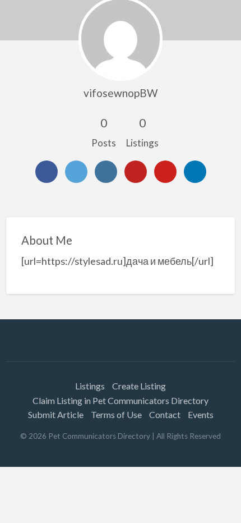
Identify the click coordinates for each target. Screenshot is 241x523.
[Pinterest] (165, 171)
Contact (164, 414)
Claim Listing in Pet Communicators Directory (120, 400)
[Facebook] (46, 171)
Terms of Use (116, 414)
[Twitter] (76, 171)
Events (201, 414)
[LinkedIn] (195, 171)
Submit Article (56, 414)
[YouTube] (135, 171)
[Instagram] (106, 171)
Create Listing (139, 385)
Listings (90, 385)
